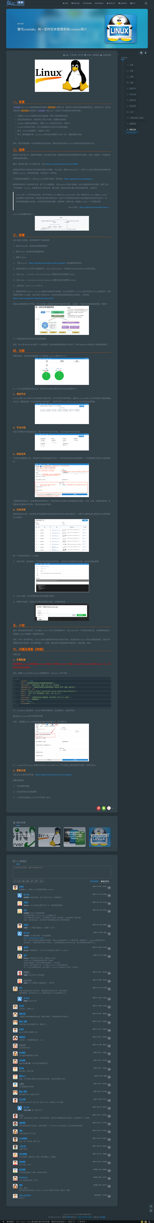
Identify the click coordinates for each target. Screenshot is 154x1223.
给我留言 (123, 3)
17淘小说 (22, 1146)
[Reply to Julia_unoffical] (109, 1196)
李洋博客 (22, 1060)
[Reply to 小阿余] (109, 1085)
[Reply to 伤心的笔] (109, 1100)
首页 (66, 3)
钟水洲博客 (23, 1154)
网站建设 (100, 3)
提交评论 (105, 881)
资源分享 (111, 3)
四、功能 (130, 83)
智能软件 (22, 1037)
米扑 (25, 910)
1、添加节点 (131, 88)
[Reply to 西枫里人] (109, 973)
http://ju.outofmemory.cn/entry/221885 (62, 164)
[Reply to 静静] (109, 1186)
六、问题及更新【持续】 (135, 118)
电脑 (20, 1130)
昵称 (41, 881)
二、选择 (130, 71)
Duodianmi (23, 1177)
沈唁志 (21, 1029)
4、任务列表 (131, 106)
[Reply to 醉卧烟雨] (109, 1163)
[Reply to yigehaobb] (109, 981)
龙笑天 (21, 886)
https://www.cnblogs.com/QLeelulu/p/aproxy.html (33, 298)
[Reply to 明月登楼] (109, 1170)
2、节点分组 (131, 94)
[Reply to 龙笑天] (109, 887)
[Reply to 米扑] (109, 911)
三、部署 (130, 77)
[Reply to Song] (109, 1116)
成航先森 (22, 1014)
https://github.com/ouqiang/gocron (78, 179)
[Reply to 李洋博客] (109, 1061)
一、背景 (130, 65)
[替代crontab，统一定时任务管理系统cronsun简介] (62, 76)
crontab (89, 55)
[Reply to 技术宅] (109, 1007)
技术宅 (21, 1006)
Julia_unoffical (25, 1195)
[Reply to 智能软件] (109, 1038)
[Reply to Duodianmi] (109, 1178)
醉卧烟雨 (22, 1162)
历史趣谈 (22, 1052)
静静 (20, 1185)
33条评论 (81, 1222)
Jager (27, 894)
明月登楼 (22, 1169)
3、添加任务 (131, 100)
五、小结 (130, 112)
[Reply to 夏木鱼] (109, 1069)
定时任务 (96, 55)
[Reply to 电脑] (109, 1131)
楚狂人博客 (23, 1021)
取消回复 (95, 881)
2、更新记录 (131, 129)
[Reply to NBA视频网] (109, 1139)
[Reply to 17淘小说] (109, 1147)
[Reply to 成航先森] (109, 1015)
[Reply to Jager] (109, 895)
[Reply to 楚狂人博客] (109, 1022)
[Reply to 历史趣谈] (109, 1053)
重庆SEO (22, 1076)
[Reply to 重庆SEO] (109, 1077)
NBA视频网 (23, 1138)
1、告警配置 (131, 124)
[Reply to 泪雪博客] (109, 1124)
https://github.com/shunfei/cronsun (94, 207)
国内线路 (102, 1217)
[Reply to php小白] (109, 1046)
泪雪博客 (22, 1123)
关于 (134, 3)
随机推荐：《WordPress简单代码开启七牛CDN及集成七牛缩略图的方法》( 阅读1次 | (41, 1222)
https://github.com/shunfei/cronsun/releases (47, 263)
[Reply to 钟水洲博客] (109, 1155)
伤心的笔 (22, 1099)
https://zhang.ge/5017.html (34, 938)
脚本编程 (88, 3)
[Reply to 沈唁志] (109, 1030)
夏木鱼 (21, 1068)
